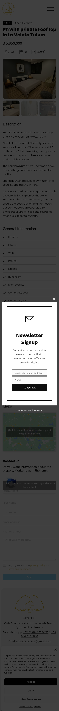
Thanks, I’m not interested (29, 410)
